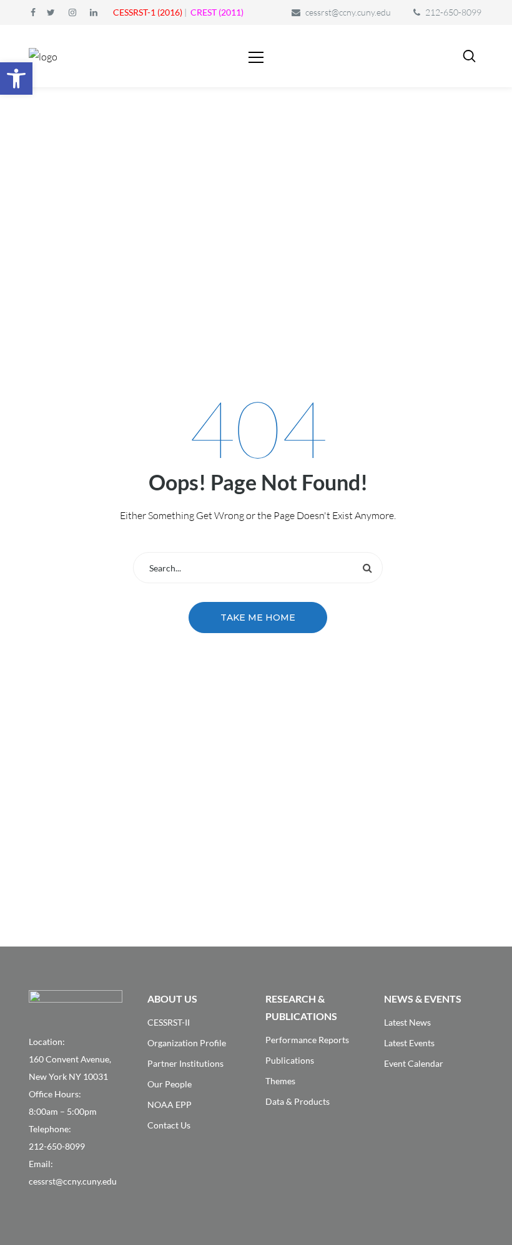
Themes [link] (280, 1081)
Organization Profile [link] (186, 1043)
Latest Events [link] (409, 1043)
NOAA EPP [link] (169, 1104)
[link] (16, 78)
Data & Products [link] (297, 1101)
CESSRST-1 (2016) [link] (147, 12)
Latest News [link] (407, 1022)
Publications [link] (289, 1060)
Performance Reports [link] (307, 1039)
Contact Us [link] (168, 1125)
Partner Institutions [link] (185, 1063)
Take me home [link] (257, 617)
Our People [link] (169, 1084)
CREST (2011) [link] (217, 12)
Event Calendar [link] (413, 1063)
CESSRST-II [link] (168, 1022)
